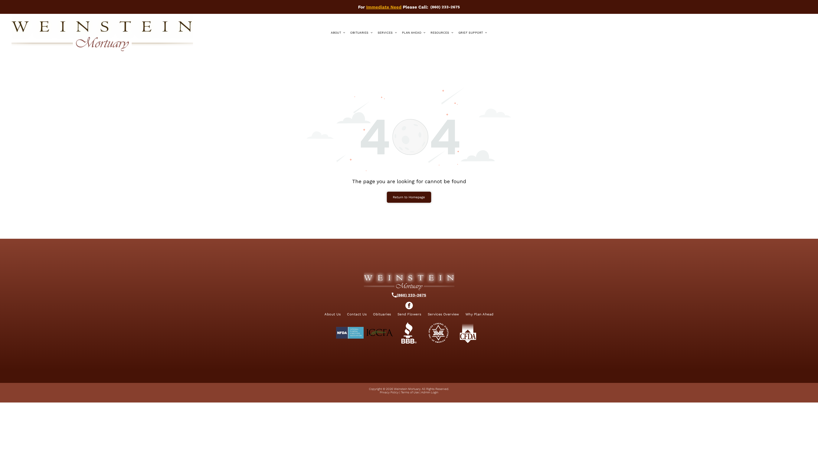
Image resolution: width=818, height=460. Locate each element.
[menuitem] (338, 32)
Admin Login (429, 392)
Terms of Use (410, 392)
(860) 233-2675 (411, 295)
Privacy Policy (389, 392)
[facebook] (409, 306)
